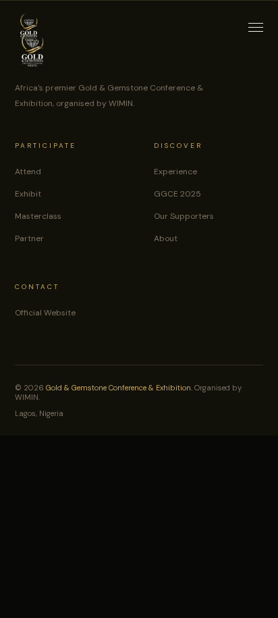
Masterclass (38, 216)
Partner (29, 238)
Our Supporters (184, 216)
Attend (28, 171)
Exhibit (28, 193)
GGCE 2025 (177, 193)
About (165, 238)
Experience (175, 171)
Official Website (45, 312)
